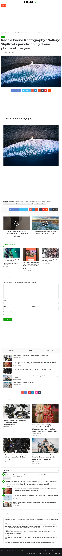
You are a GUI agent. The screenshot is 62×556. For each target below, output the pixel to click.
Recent (11, 350)
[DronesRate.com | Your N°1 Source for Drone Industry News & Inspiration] (31, 2)
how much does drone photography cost (24, 203)
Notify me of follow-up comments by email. (15, 312)
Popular (30, 350)
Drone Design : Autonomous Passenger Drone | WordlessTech (30, 355)
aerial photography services (14, 201)
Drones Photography (11, 32)
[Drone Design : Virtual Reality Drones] (7, 385)
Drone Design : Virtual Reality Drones (23, 382)
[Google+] (22, 392)
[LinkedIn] (32, 392)
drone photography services (35, 201)
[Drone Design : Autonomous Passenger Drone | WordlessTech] (7, 358)
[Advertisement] (31, 19)
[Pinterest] (29, 392)
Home (3, 32)
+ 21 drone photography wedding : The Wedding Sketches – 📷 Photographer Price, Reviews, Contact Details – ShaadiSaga (34, 363)
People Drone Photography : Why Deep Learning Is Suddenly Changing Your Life (50, 260)
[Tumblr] (39, 392)
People (18, 32)
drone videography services (9, 203)
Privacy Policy (51, 553)
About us (45, 553)
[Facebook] (25, 392)
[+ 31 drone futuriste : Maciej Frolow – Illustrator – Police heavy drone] (7, 371)
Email (5, 306)
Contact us (57, 553)
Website (34, 306)
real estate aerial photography (40, 203)
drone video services (46, 201)
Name (5, 300)
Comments (50, 350)
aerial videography (24, 201)
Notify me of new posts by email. (13, 315)
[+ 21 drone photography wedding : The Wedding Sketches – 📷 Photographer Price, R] (7, 364)
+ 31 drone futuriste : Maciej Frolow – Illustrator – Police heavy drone (32, 369)
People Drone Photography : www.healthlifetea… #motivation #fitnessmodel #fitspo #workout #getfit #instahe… (11, 261)
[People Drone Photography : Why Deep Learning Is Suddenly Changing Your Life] (50, 253)
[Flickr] (36, 392)
